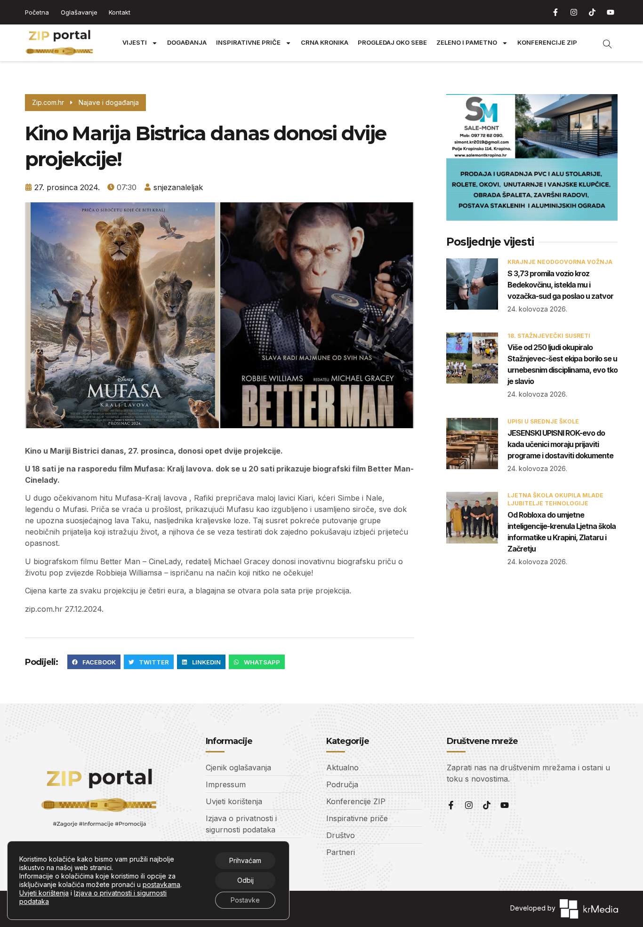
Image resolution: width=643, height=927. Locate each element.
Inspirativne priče (248, 42)
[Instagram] (573, 12)
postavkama (161, 884)
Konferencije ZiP (547, 42)
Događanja (187, 42)
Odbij (245, 880)
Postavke (245, 900)
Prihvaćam (245, 860)
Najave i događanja (109, 102)
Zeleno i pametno (466, 42)
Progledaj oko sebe (392, 42)
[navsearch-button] (602, 42)
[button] (94, 662)
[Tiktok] (592, 12)
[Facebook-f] (555, 12)
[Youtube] (610, 12)
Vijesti (134, 42)
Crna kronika (324, 42)
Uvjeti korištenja (44, 893)
